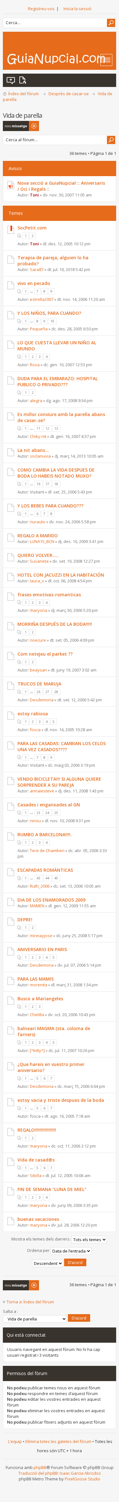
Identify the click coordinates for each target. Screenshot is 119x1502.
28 (56, 692)
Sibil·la (36, 1175)
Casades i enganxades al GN (48, 805)
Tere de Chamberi (47, 850)
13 (56, 428)
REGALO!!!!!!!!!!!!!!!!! (36, 1130)
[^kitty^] (37, 1050)
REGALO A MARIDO (37, 536)
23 (38, 813)
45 (56, 878)
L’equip (15, 1441)
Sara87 (36, 269)
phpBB (40, 1467)
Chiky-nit (38, 436)
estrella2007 (41, 299)
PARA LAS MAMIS (35, 979)
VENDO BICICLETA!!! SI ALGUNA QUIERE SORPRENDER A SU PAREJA (59, 782)
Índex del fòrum (23, 93)
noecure (38, 640)
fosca (35, 729)
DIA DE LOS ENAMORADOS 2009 (51, 900)
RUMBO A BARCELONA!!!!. (44, 834)
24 (47, 813)
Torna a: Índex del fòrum (30, 1302)
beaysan (38, 670)
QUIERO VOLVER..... (38, 555)
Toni (34, 195)
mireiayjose (41, 935)
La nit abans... (33, 450)
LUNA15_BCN (42, 541)
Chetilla (37, 1014)
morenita (38, 985)
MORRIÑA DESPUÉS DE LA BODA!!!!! (54, 624)
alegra (36, 400)
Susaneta (39, 561)
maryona (38, 610)
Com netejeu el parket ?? (45, 654)
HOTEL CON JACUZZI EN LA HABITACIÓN (60, 575)
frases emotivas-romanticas (49, 595)
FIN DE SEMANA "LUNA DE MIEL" (51, 1189)
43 (38, 878)
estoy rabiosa (32, 714)
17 (47, 484)
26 (38, 692)
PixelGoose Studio (82, 1479)
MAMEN (37, 906)
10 (52, 321)
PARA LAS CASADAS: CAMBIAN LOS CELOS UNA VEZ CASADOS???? (61, 746)
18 (56, 484)
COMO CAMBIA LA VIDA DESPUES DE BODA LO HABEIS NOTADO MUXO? (56, 473)
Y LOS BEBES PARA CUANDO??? (50, 506)
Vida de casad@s (36, 1160)
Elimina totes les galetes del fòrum (58, 1441)
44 (47, 878)
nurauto (37, 522)
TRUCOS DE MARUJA (39, 684)
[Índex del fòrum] (61, 58)
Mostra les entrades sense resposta (11, 80)
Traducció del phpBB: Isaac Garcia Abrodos (59, 1473)
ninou (35, 821)
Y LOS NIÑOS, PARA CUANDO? (49, 313)
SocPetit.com (32, 228)
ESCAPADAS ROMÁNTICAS (45, 870)
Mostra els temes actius (23, 80)
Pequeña (39, 329)
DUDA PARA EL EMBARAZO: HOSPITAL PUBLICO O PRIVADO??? (57, 381)
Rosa (35, 364)
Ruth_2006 (40, 886)
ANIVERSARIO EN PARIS (42, 949)
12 (47, 428)
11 (38, 428)
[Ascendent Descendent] (59, 1263)
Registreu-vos (41, 8)
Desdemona (42, 700)
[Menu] (106, 60)
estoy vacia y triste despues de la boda (60, 1100)
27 (47, 692)
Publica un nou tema (17, 126)
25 (56, 813)
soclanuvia (40, 456)
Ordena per (38, 1251)
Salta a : (10, 1311)
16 (38, 484)
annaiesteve (42, 791)
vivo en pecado (33, 283)
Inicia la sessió (77, 8)
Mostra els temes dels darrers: (41, 1239)
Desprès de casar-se (69, 93)
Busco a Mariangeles (40, 999)
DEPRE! (24, 919)
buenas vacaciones (38, 1219)
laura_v (37, 581)
